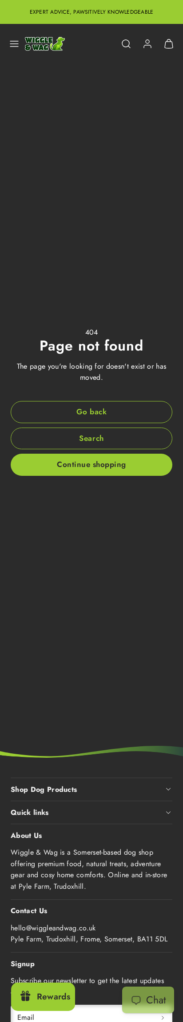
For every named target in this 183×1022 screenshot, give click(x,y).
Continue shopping (91, 464)
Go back (91, 411)
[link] (147, 43)
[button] (14, 43)
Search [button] (91, 438)
